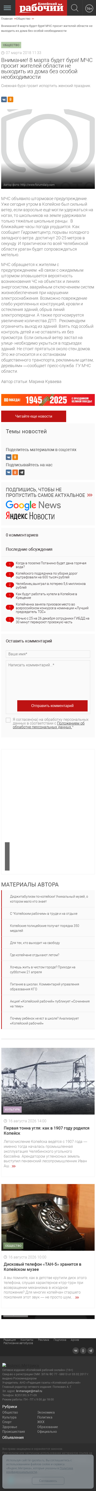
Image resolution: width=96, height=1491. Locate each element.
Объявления (13, 1437)
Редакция (9, 1340)
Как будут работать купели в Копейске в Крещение (46, 596)
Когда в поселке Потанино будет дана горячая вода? (51, 565)
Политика (44, 1417)
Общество (10, 1412)
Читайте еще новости (33, 416)
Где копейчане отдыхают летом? (34, 955)
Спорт (7, 1422)
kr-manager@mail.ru (29, 1391)
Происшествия (13, 1431)
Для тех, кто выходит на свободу (35, 943)
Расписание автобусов (18, 1343)
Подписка (60, 1340)
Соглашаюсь (48, 1481)
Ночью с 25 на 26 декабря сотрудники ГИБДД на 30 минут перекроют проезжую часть (52, 620)
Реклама (43, 1340)
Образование (47, 1427)
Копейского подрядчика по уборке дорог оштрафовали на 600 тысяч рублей (47, 575)
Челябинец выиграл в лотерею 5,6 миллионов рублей (51, 585)
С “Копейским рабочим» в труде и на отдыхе (43, 913)
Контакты (27, 1340)
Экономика (46, 1412)
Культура (9, 1417)
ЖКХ (41, 1422)
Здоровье (9, 1427)
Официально (47, 1431)
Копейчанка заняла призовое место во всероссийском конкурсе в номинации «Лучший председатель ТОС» (52, 608)
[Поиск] (74, 8)
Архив (75, 1340)
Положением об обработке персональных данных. (49, 725)
